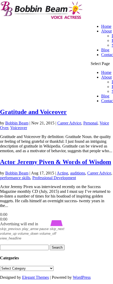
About (106, 31)
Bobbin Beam (16, 123)
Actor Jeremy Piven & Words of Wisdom (55, 162)
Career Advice (69, 123)
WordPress (82, 277)
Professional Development (54, 178)
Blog (105, 50)
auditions (77, 173)
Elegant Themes (35, 277)
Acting (62, 173)
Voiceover (18, 127)
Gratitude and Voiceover (33, 111)
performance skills (15, 178)
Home (106, 26)
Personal (90, 123)
